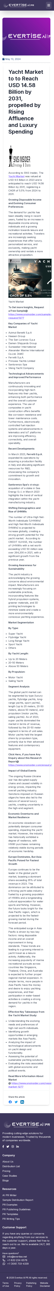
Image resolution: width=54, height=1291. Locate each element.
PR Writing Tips (11, 1218)
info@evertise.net (17, 1256)
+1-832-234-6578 (17, 1260)
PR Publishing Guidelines (16, 1209)
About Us (7, 1161)
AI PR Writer (9, 1195)
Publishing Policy (31, 1284)
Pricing (6, 1171)
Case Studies (9, 1175)
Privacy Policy (18, 1284)
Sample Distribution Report (17, 1199)
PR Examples (9, 1204)
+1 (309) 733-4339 (18, 1263)
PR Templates (10, 1214)
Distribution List (11, 1166)
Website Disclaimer (45, 1284)
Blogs (5, 1180)
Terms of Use (5, 1284)
